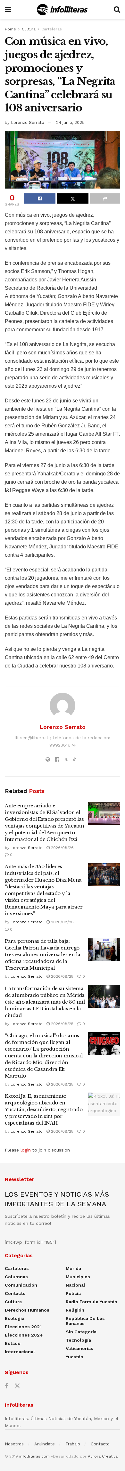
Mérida (73, 1268)
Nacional (75, 1285)
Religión (75, 1310)
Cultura (29, 29)
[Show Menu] (8, 9)
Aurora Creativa (103, 1456)
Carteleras (51, 29)
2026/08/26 (62, 847)
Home (10, 29)
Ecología (14, 1318)
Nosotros (14, 1444)
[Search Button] (117, 9)
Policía (73, 1293)
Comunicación (21, 1285)
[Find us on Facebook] (6, 1386)
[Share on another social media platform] (105, 198)
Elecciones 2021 (23, 1326)
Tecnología (78, 1340)
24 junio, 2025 (70, 122)
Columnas (16, 1276)
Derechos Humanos (27, 1310)
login (26, 1149)
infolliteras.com (34, 1456)
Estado (13, 1343)
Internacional (20, 1351)
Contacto (15, 1293)
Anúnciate (44, 1444)
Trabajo (72, 1444)
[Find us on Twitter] (17, 1386)
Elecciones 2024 (24, 1335)
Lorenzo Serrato (27, 122)
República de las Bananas (85, 1321)
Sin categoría (81, 1331)
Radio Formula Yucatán (91, 1301)
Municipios (78, 1276)
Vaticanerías (79, 1348)
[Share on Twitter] (72, 198)
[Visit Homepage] (62, 9)
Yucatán (74, 1356)
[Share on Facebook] (39, 198)
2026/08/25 (61, 976)
